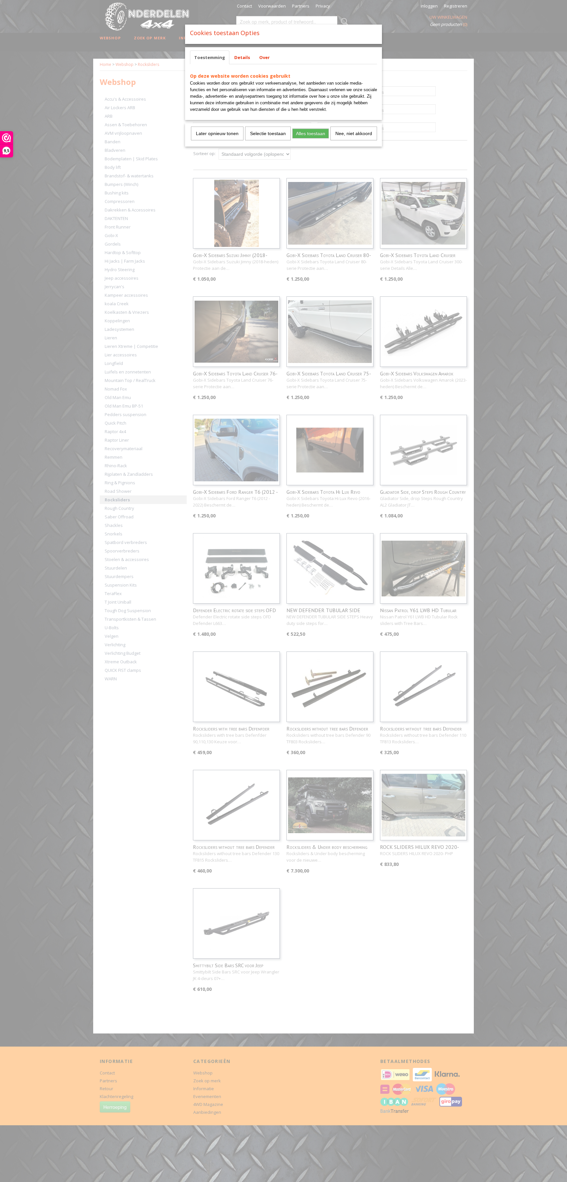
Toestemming (209, 57)
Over (264, 57)
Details (242, 57)
